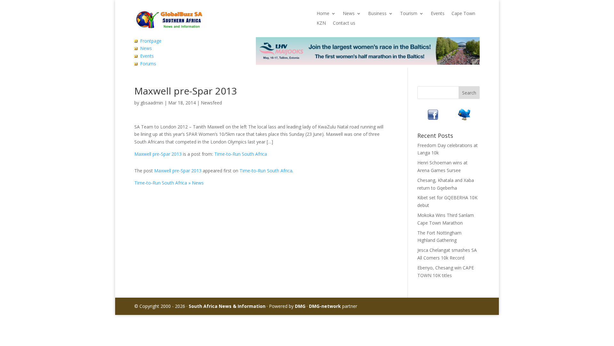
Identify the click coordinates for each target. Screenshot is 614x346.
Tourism (408, 13)
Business (377, 13)
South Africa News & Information (227, 306)
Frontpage (150, 41)
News (349, 13)
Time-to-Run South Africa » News (169, 183)
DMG (300, 306)
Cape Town (463, 13)
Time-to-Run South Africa (240, 154)
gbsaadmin (151, 103)
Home (323, 13)
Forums (148, 64)
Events (438, 13)
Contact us (344, 23)
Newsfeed (211, 103)
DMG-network (325, 306)
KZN (321, 23)
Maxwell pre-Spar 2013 (158, 154)
